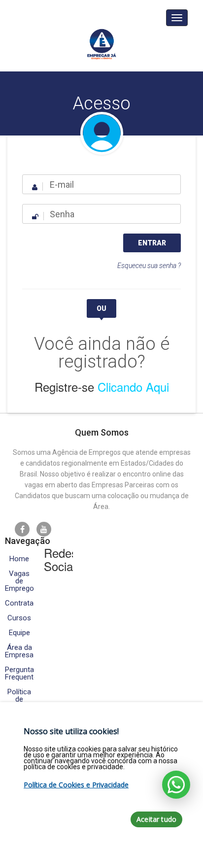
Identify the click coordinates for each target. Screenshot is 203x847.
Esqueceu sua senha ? (149, 266)
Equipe (19, 633)
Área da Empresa (19, 651)
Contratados (19, 603)
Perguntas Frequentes (19, 673)
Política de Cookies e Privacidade (76, 784)
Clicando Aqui (133, 386)
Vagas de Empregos (19, 581)
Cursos (19, 618)
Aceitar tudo (156, 819)
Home (19, 559)
